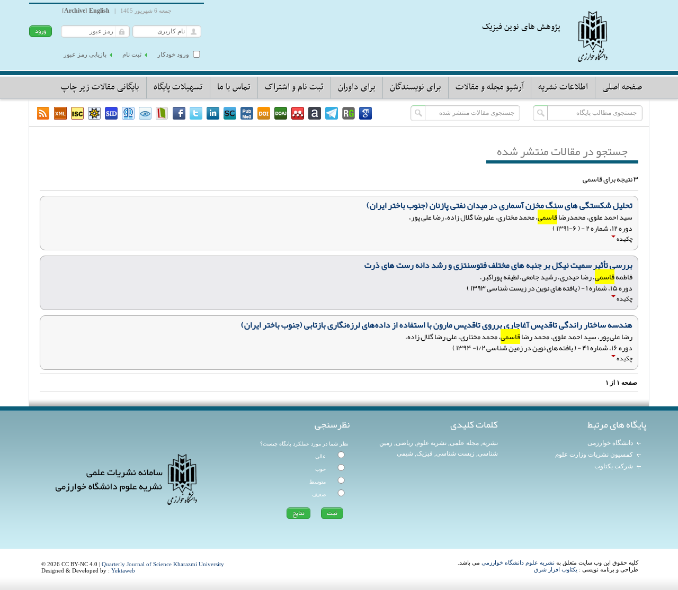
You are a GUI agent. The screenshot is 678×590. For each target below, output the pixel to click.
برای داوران (357, 87)
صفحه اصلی (622, 87)
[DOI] (263, 113)
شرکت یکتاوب (613, 466)
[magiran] (162, 113)
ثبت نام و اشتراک (294, 87)
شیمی (405, 453)
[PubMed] (246, 113)
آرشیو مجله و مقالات (490, 87)
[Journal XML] (60, 113)
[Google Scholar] (365, 113)
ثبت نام (131, 54)
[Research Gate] (348, 113)
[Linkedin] (213, 113)
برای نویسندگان (415, 87)
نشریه (490, 443)
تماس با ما (234, 87)
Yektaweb (123, 570)
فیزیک (424, 453)
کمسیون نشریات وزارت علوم (594, 454)
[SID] (111, 113)
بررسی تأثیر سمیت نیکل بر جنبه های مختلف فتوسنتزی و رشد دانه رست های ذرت (498, 265)
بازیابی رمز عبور (85, 54)
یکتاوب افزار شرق (555, 569)
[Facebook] (179, 113)
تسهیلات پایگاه (178, 87)
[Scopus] (230, 113)
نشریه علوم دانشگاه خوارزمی (518, 562)
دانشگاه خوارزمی (610, 443)
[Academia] (314, 113)
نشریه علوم (431, 443)
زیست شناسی (455, 453)
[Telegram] (331, 113)
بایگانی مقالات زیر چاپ (100, 87)
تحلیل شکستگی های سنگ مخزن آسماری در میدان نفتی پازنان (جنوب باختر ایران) (499, 205)
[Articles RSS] (43, 113)
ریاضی (404, 443)
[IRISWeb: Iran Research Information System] (145, 113)
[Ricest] (94, 113)
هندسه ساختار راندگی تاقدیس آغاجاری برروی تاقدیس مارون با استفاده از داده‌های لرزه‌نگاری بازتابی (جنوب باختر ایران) (436, 324)
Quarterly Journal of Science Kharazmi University (163, 564)
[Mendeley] (297, 113)
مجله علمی (464, 443)
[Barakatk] (128, 113)
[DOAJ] (280, 113)
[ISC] (77, 113)
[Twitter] (196, 113)
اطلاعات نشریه (563, 87)
